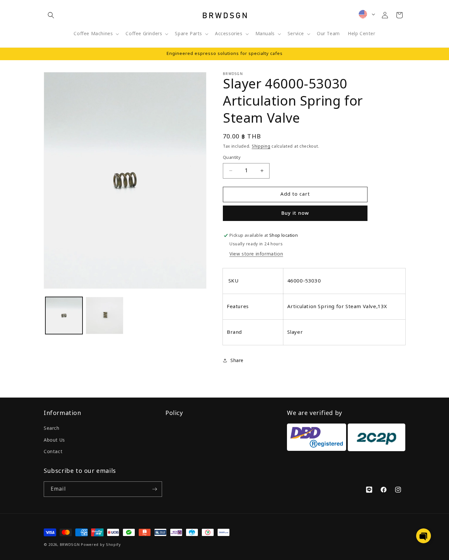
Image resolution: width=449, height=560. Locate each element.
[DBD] (316, 439)
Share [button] (237, 360)
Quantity (232, 158)
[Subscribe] (154, 489)
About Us (54, 440)
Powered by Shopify (101, 545)
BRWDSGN (70, 545)
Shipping (261, 146)
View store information (256, 254)
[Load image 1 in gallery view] (64, 315)
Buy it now (295, 213)
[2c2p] (375, 439)
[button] (51, 15)
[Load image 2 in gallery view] (104, 315)
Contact (53, 451)
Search (51, 428)
